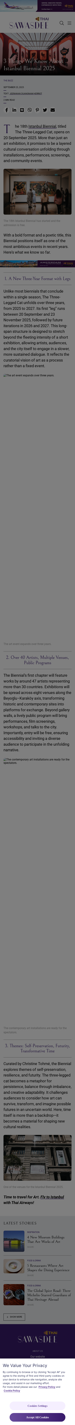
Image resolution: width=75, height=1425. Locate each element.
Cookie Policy (12, 1390)
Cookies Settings (37, 1405)
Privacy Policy (47, 1386)
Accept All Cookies (37, 1417)
